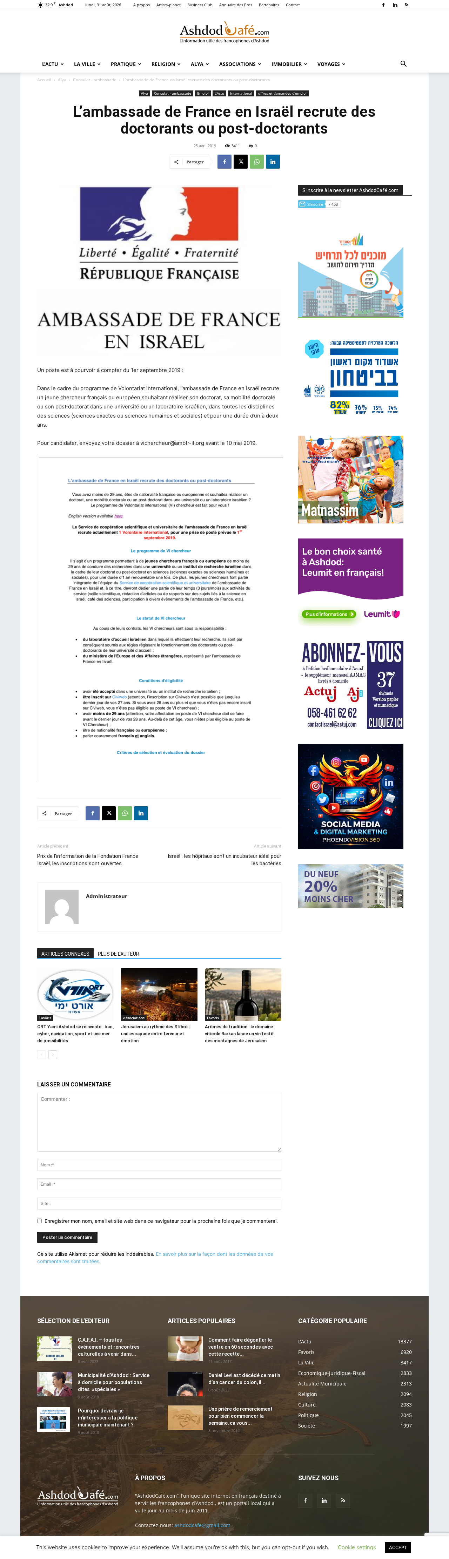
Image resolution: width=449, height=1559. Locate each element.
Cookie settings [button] (357, 1547)
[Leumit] (350, 624)
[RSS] (406, 5)
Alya (197, 64)
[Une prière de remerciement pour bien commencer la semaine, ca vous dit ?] (185, 1417)
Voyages (328, 64)
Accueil (44, 80)
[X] (241, 162)
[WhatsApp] (257, 162)
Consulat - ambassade (94, 80)
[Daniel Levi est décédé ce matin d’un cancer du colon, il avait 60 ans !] (185, 1384)
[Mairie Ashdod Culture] (350, 521)
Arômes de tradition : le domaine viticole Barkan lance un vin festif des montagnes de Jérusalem (239, 1033)
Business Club (200, 4)
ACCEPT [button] (398, 1547)
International (241, 93)
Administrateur (106, 896)
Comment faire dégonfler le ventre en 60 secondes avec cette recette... (240, 1347)
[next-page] (52, 1054)
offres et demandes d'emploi (282, 93)
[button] (403, 64)
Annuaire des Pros (235, 4)
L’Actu (50, 64)
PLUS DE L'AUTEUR (118, 954)
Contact (293, 4)
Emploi (203, 93)
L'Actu (219, 93)
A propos (141, 4)
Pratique (123, 64)
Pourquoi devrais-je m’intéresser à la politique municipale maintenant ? (108, 1418)
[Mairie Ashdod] (350, 418)
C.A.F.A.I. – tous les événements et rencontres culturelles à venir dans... (109, 1347)
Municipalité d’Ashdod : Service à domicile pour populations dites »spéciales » (113, 1382)
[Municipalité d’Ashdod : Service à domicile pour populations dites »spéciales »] (54, 1384)
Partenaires (269, 4)
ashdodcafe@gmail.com (202, 1525)
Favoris (45, 1017)
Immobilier (287, 64)
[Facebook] (383, 5)
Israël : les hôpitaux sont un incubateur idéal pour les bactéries (224, 860)
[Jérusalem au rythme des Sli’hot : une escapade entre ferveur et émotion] (159, 994)
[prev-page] (41, 1054)
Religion (163, 64)
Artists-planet (168, 4)
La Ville (84, 64)
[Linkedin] (395, 5)
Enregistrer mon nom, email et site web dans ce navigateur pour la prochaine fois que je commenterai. (161, 1221)
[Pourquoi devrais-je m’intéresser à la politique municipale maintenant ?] (53, 1419)
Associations (237, 64)
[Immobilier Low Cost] (350, 906)
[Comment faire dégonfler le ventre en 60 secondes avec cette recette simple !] (185, 1348)
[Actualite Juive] (350, 727)
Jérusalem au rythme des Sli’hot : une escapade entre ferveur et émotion (155, 1033)
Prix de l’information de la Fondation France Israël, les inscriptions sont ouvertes (87, 860)
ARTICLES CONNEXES (65, 954)
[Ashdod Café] (224, 33)
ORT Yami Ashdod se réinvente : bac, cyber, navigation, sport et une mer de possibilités (75, 1033)
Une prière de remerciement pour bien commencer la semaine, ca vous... (240, 1416)
